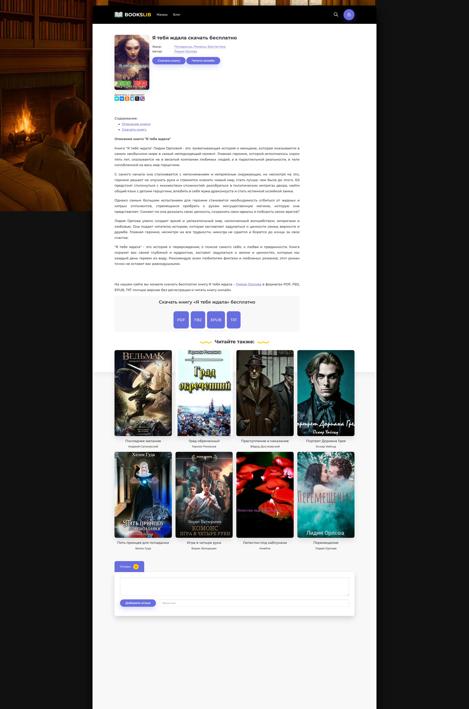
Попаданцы (183, 46)
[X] (137, 98)
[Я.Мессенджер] (117, 98)
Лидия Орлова (185, 51)
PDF (181, 320)
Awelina (264, 548)
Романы (200, 46)
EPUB (216, 320)
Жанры (162, 14)
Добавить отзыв (137, 603)
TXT (233, 320)
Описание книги (136, 124)
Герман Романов (204, 446)
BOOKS (138, 15)
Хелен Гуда (143, 548)
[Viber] (142, 98)
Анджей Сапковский (143, 446)
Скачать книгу (169, 60)
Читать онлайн (203, 60)
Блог (176, 14)
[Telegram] (132, 98)
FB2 (198, 320)
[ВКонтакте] (122, 98)
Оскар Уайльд (326, 446)
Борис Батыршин (204, 548)
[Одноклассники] (127, 98)
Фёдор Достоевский (265, 446)
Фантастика (216, 46)
